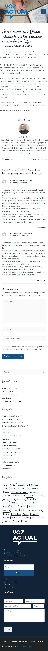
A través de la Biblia (10, 46)
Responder (41, 228)
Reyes (25, 514)
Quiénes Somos (10, 582)
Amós (12, 485)
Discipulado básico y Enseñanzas (14, 426)
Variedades (6, 469)
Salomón (16, 517)
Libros (4, 439)
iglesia (25, 496)
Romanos (34, 514)
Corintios (34, 485)
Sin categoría (7, 465)
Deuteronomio (32, 489)
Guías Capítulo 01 (8, 391)
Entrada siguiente (39, 159)
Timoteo (6, 521)
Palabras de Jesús (35, 510)
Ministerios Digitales (25, 646)
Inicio (6, 579)
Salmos (6, 518)
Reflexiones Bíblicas (9, 462)
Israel (12, 499)
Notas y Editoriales (9, 442)
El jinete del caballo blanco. (12, 401)
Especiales (6, 429)
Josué (5, 503)
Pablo (22, 510)
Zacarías (16, 521)
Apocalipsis (22, 485)
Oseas (14, 510)
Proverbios (16, 514)
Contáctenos (9, 587)
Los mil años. (6, 398)
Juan (12, 503)
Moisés (23, 506)
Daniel (13, 488)
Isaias (5, 499)
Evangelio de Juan (19, 492)
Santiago (35, 518)
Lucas (35, 503)
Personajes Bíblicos (9, 452)
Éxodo (25, 521)
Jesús (4, 432)
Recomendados (8, 455)
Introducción (36, 495)
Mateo (6, 507)
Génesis (7, 495)
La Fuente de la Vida (10, 436)
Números (32, 507)
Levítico (27, 503)
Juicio (20, 503)
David (21, 488)
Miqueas (14, 507)
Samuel (26, 518)
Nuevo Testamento (9, 449)
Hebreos (17, 495)
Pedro (6, 514)
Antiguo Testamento (9, 419)
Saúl (42, 518)
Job (36, 499)
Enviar (7, 630)
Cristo (5, 489)
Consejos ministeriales (10, 422)
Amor (5, 485)
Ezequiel (33, 492)
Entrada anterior (8, 159)
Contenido (8, 585)
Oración (6, 510)
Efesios (6, 492)
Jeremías (21, 499)
